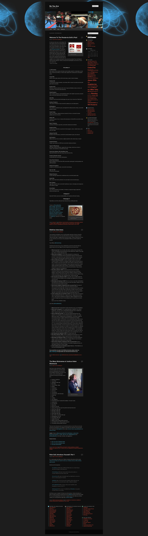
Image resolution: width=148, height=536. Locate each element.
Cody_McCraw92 (65, 222)
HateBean (94, 76)
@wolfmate (68, 525)
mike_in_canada (62, 223)
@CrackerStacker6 (53, 215)
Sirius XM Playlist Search (87, 513)
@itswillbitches (55, 467)
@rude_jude (51, 518)
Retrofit (84, 523)
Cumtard (90, 70)
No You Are (54, 6)
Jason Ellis (92, 80)
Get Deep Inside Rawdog (56, 444)
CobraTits (69, 447)
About (55, 29)
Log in (89, 129)
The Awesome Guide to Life (88, 524)
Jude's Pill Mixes (86, 511)
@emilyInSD (75, 433)
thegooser (51, 224)
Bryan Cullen (94, 64)
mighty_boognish (56, 223)
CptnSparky (73, 447)
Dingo (93, 72)
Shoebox (89, 98)
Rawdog (75, 448)
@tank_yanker (52, 522)
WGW (97, 102)
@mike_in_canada (59, 209)
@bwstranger (59, 433)
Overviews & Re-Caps (91, 46)
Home (51, 29)
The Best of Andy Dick (92, 113)
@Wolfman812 (52, 525)
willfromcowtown (71, 224)
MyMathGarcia (71, 448)
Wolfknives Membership (87, 526)
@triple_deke (68, 521)
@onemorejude (69, 514)
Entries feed (90, 130)
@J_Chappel (51, 210)
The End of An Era (91, 109)
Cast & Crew (55, 447)
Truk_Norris (55, 224)
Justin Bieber (95, 85)
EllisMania (90, 76)
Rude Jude (95, 95)
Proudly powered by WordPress (74, 531)
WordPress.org (90, 133)
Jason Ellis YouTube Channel (88, 508)
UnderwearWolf (92, 102)
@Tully (50, 523)
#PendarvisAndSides (56, 49)
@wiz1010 (51, 524)
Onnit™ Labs (85, 521)
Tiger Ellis (94, 99)
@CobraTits (64, 433)
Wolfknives (63, 29)
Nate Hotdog (94, 91)
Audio (91, 62)
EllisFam (93, 73)
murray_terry (66, 448)
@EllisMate (51, 513)
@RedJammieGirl (55, 488)
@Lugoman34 (52, 434)
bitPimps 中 (60, 39)
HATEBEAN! (85, 507)
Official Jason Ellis (86, 512)
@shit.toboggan (69, 517)
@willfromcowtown (59, 212)
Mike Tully (94, 89)
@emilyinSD (58, 206)
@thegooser (51, 213)
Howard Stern (95, 78)
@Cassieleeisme (55, 476)
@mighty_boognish (58, 213)
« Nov (89, 57)
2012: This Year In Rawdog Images (58, 443)
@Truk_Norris (57, 210)
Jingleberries (51, 448)
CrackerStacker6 (71, 222)
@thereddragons (69, 519)
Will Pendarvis (65, 224)
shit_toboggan (77, 223)
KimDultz (50, 501)
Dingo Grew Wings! (91, 110)
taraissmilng (71, 354)
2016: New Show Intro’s (92, 115)
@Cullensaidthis (52, 512)
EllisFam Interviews (56, 230)
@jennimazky (51, 514)
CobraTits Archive (91, 42)
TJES (58, 29)
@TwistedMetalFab (57, 205)
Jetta (89, 82)
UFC (90, 101)
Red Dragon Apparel (87, 522)
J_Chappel (51, 223)
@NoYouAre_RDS (52, 516)
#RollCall (70, 494)
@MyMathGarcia (72, 434)
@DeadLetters (68, 512)
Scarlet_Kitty (67, 223)
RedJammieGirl (55, 501)
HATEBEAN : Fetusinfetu (87, 518)
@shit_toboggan (52, 206)
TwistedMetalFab (60, 224)
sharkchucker (72, 223)
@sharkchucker (52, 209)
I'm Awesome (85, 520)
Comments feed (90, 132)
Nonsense (54, 222)
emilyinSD (81, 222)
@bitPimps (53, 216)
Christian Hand (92, 65)
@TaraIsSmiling (58, 242)
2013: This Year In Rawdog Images (58, 441)
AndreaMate (90, 61)
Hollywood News (90, 78)
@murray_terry (66, 434)
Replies (51, 449)
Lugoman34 (56, 448)
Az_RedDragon (60, 231)
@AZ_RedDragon (55, 472)
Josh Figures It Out (86, 510)
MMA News (90, 91)
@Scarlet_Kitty (52, 212)
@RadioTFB (51, 517)
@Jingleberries (60, 428)
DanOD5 (94, 70)
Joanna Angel (90, 85)
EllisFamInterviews (65, 354)
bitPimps (60, 222)
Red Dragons (90, 95)
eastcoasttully (76, 222)
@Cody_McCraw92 (59, 208)
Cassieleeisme (73, 500)
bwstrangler (65, 447)
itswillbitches (78, 500)
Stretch (92, 98)
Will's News (85, 514)
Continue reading (69, 497)
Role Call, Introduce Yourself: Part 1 (62, 454)
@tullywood (68, 522)
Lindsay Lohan (90, 87)
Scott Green (90, 97)
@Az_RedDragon (53, 351)
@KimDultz (54, 480)
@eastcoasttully (52, 208)
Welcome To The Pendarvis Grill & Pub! (63, 37)
